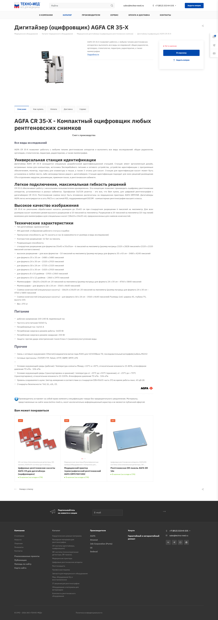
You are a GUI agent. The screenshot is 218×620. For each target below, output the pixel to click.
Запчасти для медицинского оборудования (70, 573)
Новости (17, 540)
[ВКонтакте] (168, 542)
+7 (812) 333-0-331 (164, 5)
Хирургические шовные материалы (67, 536)
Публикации (20, 560)
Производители (98, 530)
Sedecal (94, 551)
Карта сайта (20, 568)
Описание (21, 109)
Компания (19, 530)
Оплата (53, 109)
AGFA (92, 536)
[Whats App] (186, 542)
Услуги (131, 530)
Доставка (68, 109)
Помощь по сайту (22, 564)
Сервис (82, 109)
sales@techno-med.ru (133, 5)
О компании (19, 536)
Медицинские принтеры (62, 558)
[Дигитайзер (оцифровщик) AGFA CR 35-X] (52, 67)
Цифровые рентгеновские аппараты (67, 562)
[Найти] (113, 5)
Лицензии (18, 543)
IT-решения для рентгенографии (65, 583)
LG (91, 547)
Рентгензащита (58, 566)
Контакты (18, 551)
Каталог (56, 530)
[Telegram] (174, 542)
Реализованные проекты (26, 556)
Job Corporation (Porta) (101, 543)
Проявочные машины (61, 570)
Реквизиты (18, 547)
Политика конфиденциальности (89, 613)
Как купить (38, 109)
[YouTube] (180, 542)
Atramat (94, 540)
